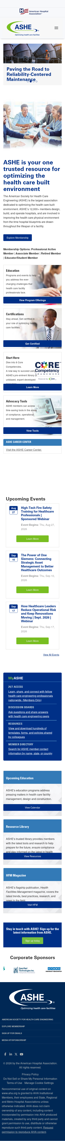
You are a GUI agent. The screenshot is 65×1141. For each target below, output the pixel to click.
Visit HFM (33, 904)
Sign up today (32, 940)
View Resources (32, 856)
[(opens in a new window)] (27, 969)
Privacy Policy (30, 1074)
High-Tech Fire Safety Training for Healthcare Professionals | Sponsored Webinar (37, 513)
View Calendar (32, 807)
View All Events (51, 654)
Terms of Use (14, 1083)
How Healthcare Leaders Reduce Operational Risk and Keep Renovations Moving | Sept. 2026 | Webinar (38, 613)
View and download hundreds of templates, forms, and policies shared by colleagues (30, 732)
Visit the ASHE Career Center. (24, 450)
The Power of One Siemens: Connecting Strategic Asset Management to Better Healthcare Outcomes (37, 562)
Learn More (32, 538)
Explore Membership (17, 237)
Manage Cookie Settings (39, 1083)
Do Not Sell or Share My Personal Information (30, 1079)
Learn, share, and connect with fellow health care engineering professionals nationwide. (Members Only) (30, 696)
